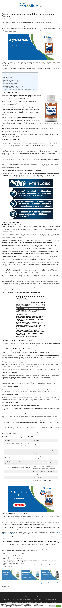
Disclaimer (27, 598)
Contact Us (22, 598)
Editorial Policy (33, 598)
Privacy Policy (39, 598)
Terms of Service (46, 598)
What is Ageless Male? (7, 75)
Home (14, 598)
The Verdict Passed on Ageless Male (10, 87)
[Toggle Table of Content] (35, 74)
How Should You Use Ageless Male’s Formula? (12, 80)
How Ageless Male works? (8, 77)
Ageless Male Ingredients (8, 78)
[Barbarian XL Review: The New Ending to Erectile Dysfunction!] (30, 575)
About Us (18, 598)
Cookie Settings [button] (52, 605)
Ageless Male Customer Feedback (10, 83)
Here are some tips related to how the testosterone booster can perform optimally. (20, 89)
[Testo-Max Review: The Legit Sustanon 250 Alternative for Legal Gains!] (11, 575)
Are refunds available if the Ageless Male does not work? (14, 84)
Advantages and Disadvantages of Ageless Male (13, 86)
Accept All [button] (59, 605)
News (7, 586)
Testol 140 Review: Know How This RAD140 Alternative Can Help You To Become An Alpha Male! (50, 582)
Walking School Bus (31, 5)
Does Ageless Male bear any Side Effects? (11, 81)
